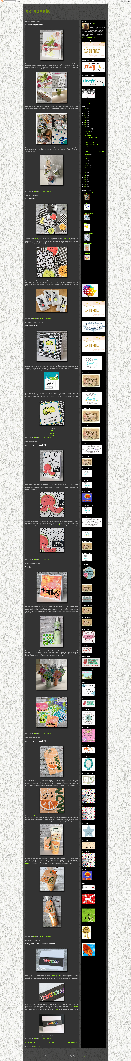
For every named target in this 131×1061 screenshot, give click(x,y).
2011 (85, 186)
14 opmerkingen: (46, 437)
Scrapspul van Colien (90, 193)
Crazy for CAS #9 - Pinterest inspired (40, 944)
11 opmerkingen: (46, 559)
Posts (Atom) (36, 1046)
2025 (85, 111)
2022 (85, 118)
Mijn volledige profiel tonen (89, 37)
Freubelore (87, 253)
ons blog (56, 1009)
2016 (85, 175)
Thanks (28, 567)
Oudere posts (73, 1043)
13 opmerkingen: (46, 191)
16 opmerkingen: (46, 1038)
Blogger (84, 1056)
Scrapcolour (87, 203)
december (88, 129)
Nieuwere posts (30, 1043)
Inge (65, 238)
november (88, 131)
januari (87, 170)
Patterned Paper (88, 213)
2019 (85, 124)
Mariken (36, 238)
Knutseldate (30, 199)
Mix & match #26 (32, 326)
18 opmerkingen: (46, 936)
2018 (85, 127)
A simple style (88, 243)
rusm (67, 1056)
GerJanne (86, 223)
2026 (85, 109)
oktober (87, 133)
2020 (85, 122)
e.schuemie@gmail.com (88, 103)
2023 (85, 115)
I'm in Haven (74, 1006)
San (69, 238)
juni (86, 158)
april (86, 163)
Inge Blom (51, 435)
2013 (85, 182)
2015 (85, 177)
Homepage (52, 1043)
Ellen (93, 23)
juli (86, 156)
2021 (85, 120)
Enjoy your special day (34, 25)
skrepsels (37, 11)
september (88, 135)
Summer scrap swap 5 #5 (35, 445)
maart (87, 165)
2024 (85, 113)
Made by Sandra (88, 233)
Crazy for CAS (56, 975)
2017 (85, 173)
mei (86, 161)
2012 (85, 184)
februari (87, 167)
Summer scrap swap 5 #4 (35, 741)
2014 (85, 179)
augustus (87, 154)
